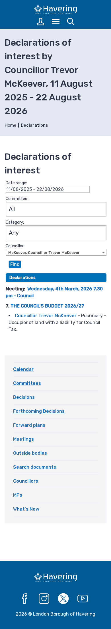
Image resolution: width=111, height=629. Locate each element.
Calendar (23, 369)
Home (10, 125)
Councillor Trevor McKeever (46, 315)
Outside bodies (30, 453)
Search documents (34, 467)
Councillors (25, 481)
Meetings (23, 439)
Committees (27, 383)
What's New (26, 509)
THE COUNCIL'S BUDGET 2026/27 (47, 306)
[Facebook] (25, 599)
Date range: (16, 183)
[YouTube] (83, 599)
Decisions (24, 397)
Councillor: (15, 246)
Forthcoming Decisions (39, 411)
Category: (15, 222)
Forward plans (29, 425)
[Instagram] (44, 599)
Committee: (17, 198)
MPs (17, 495)
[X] (63, 599)
